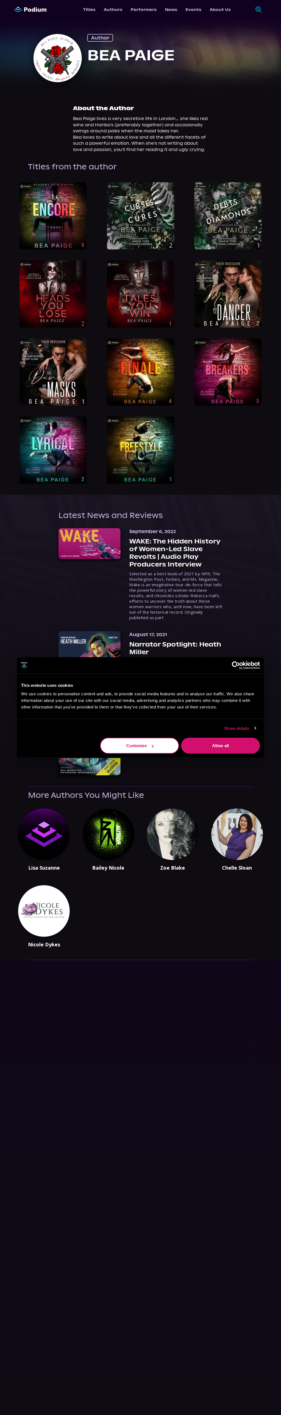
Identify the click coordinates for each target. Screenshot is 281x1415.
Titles (89, 9)
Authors (113, 9)
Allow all (220, 745)
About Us (220, 9)
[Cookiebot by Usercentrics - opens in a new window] (236, 665)
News (171, 9)
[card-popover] (53, 215)
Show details (236, 728)
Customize (136, 745)
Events (193, 9)
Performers (144, 9)
